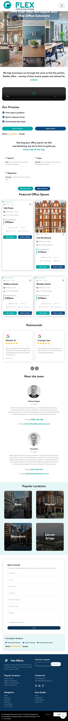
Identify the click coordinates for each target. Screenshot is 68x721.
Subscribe (56, 664)
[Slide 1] (47, 230)
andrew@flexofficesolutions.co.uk (37, 424)
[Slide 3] (53, 230)
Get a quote (10, 237)
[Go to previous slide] (32, 368)
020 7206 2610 (36, 469)
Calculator (7, 700)
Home (6, 695)
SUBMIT (34, 628)
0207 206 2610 (40, 678)
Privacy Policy (8, 706)
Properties (7, 697)
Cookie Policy (8, 704)
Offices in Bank (8, 678)
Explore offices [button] (50, 128)
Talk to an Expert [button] (17, 128)
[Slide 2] (50, 230)
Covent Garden (39, 700)
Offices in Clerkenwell (10, 681)
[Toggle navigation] (61, 6)
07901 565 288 (36, 419)
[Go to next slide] (37, 368)
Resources (7, 702)
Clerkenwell (38, 697)
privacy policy (20, 622)
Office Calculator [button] (42, 188)
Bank (36, 695)
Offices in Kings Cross (10, 685)
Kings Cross (38, 702)
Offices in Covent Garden (11, 683)
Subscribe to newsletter (42, 660)
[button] (4, 201)
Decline (48, 714)
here (2, 718)
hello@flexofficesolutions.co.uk (43, 681)
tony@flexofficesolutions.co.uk (37, 473)
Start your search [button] (25, 188)
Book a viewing (25, 237)
